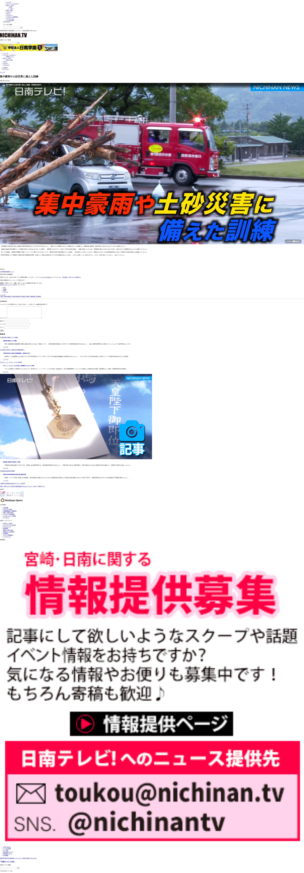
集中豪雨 (38, 296)
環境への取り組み (8, 530)
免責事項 (5, 533)
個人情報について (8, 852)
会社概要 (5, 855)
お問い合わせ (7, 847)
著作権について (7, 853)
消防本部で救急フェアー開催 (10, 340)
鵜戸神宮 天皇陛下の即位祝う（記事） (12, 462)
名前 (2, 321)
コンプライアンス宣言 (9, 525)
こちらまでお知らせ (46, 277)
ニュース (5, 53)
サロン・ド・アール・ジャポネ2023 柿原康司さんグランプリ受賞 (18, 365)
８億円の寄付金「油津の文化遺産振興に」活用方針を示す (16, 353)
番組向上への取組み (9, 531)
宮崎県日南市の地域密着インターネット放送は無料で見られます (18, 858)
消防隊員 (32, 296)
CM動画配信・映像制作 (10, 511)
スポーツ (5, 63)
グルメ (5, 61)
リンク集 (5, 850)
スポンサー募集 (7, 509)
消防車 (28, 296)
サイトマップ (7, 526)
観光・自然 (9, 60)
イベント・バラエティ (9, 55)
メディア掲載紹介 (8, 535)
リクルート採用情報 (9, 514)
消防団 (23, 296)
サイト (2, 327)
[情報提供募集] (152, 693)
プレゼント (6, 65)
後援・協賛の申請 (8, 512)
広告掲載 (5, 507)
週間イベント (10, 56)
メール (2, 324)
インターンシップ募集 (9, 516)
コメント (3, 318)
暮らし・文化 (7, 58)
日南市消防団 (7, 296)
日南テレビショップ (5, 284)
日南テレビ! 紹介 (8, 523)
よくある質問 (7, 848)
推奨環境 (5, 528)
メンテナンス (7, 536)
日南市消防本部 (16, 296)
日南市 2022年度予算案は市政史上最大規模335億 (14, 474)
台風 (1, 296)
